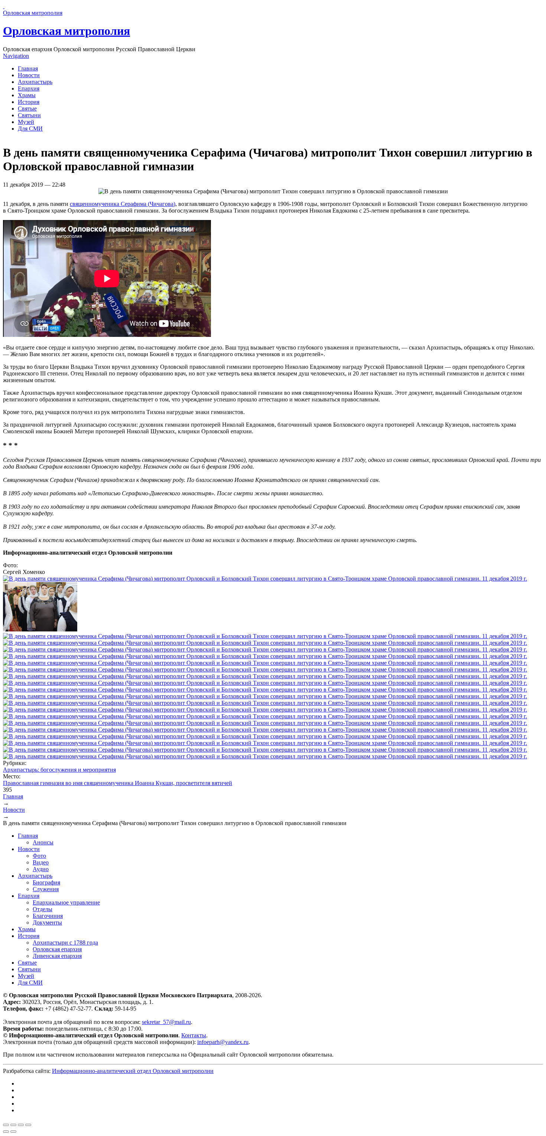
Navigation (16, 56)
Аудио (41, 869)
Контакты (193, 1035)
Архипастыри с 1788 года (65, 942)
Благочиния (48, 916)
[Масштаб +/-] (28, 1125)
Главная (28, 68)
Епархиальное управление (66, 902)
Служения (46, 889)
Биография (46, 882)
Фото (39, 856)
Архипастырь (35, 82)
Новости (29, 75)
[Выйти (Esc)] (6, 1125)
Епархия (28, 88)
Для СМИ (30, 128)
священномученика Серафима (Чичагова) (122, 204)
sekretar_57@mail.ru (166, 1022)
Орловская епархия (57, 949)
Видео (41, 862)
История (28, 102)
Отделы (42, 909)
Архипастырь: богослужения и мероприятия (59, 769)
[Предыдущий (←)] (6, 1131)
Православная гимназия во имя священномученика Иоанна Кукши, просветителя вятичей (117, 783)
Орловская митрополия (66, 30)
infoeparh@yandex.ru (222, 1042)
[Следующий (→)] (13, 1131)
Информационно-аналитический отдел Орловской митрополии (133, 1071)
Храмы (27, 95)
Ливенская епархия (57, 956)
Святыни (29, 115)
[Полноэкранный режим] (21, 1125)
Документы (47, 922)
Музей (26, 122)
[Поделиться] (13, 1125)
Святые (27, 108)
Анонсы (43, 842)
